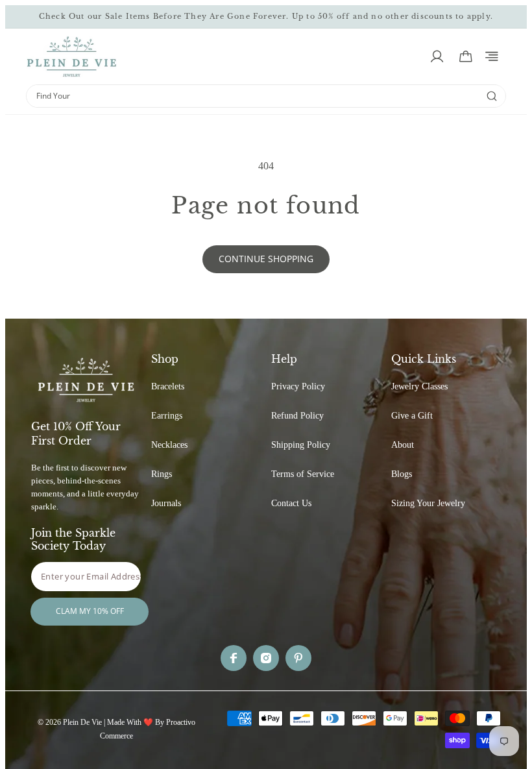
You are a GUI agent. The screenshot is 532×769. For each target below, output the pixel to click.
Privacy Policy (298, 386)
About (402, 445)
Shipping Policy (300, 445)
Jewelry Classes (419, 386)
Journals (166, 503)
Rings (161, 474)
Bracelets (167, 386)
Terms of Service (302, 474)
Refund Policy (297, 416)
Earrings (166, 416)
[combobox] (253, 96)
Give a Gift (412, 416)
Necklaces (169, 445)
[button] (492, 56)
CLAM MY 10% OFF (90, 610)
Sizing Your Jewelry (428, 503)
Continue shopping (266, 258)
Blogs (401, 474)
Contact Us (291, 503)
